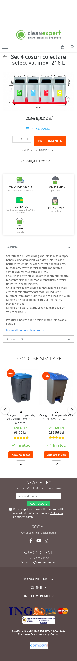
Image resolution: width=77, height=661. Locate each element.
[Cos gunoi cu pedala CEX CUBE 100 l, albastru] (56, 388)
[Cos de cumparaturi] (62, 47)
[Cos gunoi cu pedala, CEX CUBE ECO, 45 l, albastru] (21, 388)
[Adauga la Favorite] (20, 463)
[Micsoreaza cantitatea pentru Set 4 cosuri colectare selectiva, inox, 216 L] (15, 139)
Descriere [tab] (12, 247)
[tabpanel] (38, 91)
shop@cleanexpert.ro (40, 562)
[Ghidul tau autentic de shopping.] (39, 645)
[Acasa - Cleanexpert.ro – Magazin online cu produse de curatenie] (38, 35)
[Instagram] (46, 540)
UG (56, 412)
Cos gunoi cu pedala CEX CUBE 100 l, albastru (56, 417)
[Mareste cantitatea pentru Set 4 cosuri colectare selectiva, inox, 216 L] (28, 139)
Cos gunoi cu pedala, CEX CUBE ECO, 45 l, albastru (21, 419)
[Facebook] (30, 540)
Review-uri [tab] (14, 339)
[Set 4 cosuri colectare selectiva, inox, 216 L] (38, 91)
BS (20, 412)
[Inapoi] (3, 57)
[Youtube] (38, 540)
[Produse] (5, 48)
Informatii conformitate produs (25, 330)
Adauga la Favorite (37, 161)
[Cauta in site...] (72, 47)
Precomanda (50, 141)
